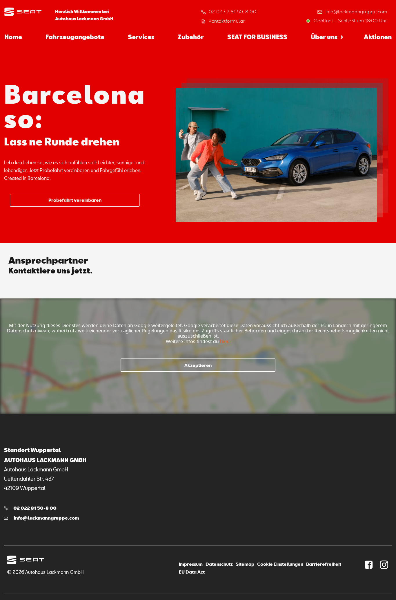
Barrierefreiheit (323, 564)
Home (13, 36)
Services (141, 36)
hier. (224, 341)
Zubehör (191, 36)
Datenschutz (219, 564)
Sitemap (245, 564)
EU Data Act (192, 571)
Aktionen (378, 36)
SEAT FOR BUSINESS (257, 36)
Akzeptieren (198, 365)
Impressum (191, 564)
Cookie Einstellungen (280, 564)
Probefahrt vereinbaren (74, 200)
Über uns (324, 36)
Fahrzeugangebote (75, 36)
